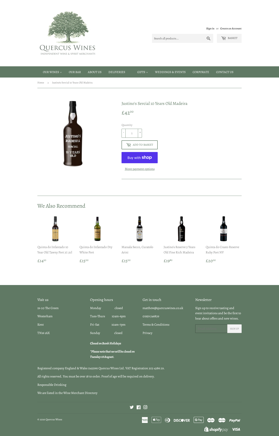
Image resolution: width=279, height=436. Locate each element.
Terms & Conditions (156, 324)
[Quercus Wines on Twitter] (132, 408)
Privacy (147, 333)
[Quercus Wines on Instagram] (145, 408)
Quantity (127, 125)
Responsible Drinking (51, 385)
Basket (232, 38)
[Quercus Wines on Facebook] (138, 408)
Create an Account (231, 28)
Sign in (210, 28)
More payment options (140, 169)
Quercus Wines (54, 419)
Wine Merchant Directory (80, 393)
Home (40, 82)
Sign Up (234, 328)
